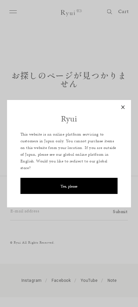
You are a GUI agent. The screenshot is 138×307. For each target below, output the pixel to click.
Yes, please (69, 186)
